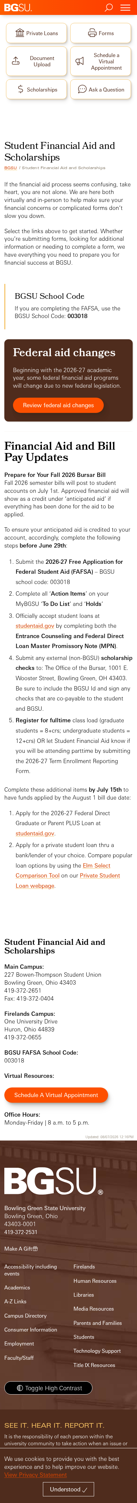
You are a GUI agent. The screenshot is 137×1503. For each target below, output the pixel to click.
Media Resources (93, 1309)
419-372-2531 (21, 1232)
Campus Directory (25, 1316)
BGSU (10, 167)
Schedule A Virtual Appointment (56, 1094)
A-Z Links (15, 1301)
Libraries (83, 1295)
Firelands (84, 1267)
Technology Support (97, 1351)
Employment (19, 1343)
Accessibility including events (30, 1270)
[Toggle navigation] (125, 7)
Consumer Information (30, 1330)
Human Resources (95, 1281)
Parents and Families (97, 1323)
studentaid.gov (35, 625)
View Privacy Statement (35, 1474)
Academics (17, 1287)
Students (83, 1337)
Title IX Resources (94, 1365)
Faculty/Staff (19, 1358)
